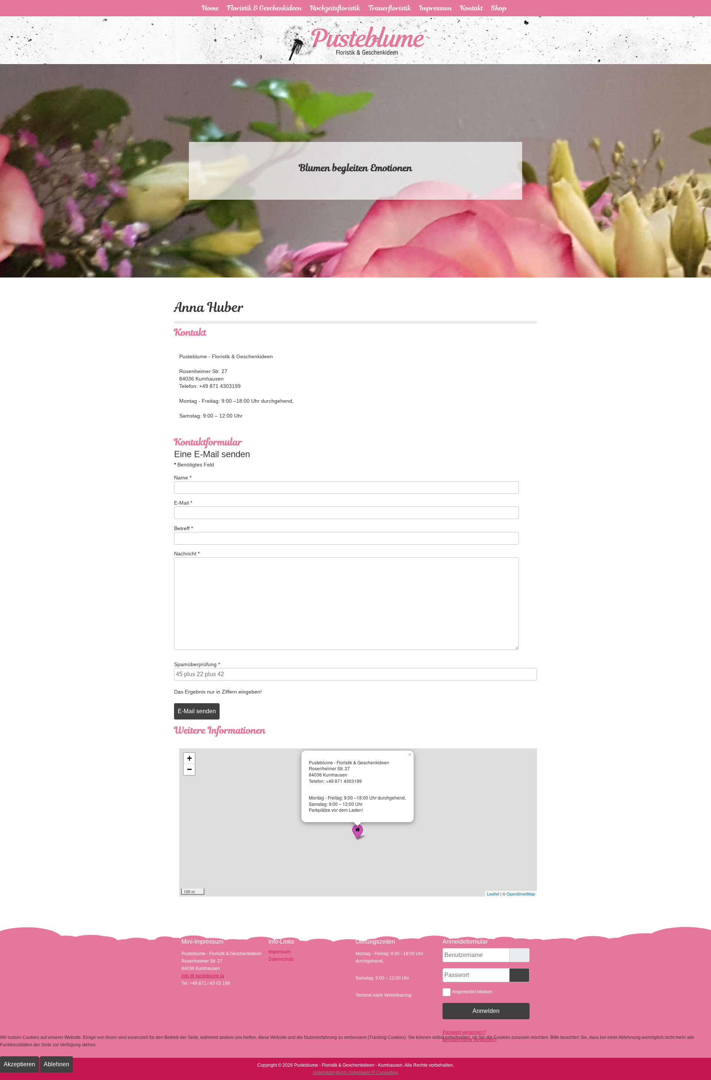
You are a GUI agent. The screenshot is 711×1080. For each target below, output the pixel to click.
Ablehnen (56, 1064)
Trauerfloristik (389, 8)
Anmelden (486, 1011)
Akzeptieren (19, 1064)
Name (182, 478)
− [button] (189, 769)
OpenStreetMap (521, 894)
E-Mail (183, 503)
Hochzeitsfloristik (335, 8)
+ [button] (189, 758)
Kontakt (471, 8)
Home (210, 8)
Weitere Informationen (355, 1076)
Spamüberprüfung (197, 664)
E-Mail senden (197, 711)
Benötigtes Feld (194, 465)
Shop (499, 8)
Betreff (183, 528)
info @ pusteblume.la (202, 975)
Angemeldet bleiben (472, 991)
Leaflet (493, 894)
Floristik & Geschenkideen (264, 8)
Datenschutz (281, 959)
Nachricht (187, 553)
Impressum (435, 8)
